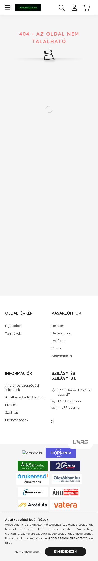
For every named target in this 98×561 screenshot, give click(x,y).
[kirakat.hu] (33, 491)
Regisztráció (62, 333)
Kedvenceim (62, 356)
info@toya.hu (69, 407)
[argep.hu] (65, 465)
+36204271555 (69, 401)
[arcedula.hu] (33, 504)
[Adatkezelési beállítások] (52, 422)
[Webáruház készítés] (80, 444)
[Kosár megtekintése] (87, 8)
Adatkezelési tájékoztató (25, 397)
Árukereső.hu (32, 481)
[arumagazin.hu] (65, 491)
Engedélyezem (65, 551)
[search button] (62, 8)
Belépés (58, 326)
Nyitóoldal (13, 325)
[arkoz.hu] (33, 465)
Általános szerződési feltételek (22, 387)
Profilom (59, 341)
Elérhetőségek (16, 420)
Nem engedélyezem (28, 551)
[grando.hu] (32, 452)
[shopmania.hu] (61, 452)
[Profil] (74, 8)
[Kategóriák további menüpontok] (8, 8)
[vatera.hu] (65, 504)
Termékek (13, 333)
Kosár (56, 348)
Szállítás (12, 412)
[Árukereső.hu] (33, 476)
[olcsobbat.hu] (67, 478)
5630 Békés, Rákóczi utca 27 (74, 392)
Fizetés (11, 405)
